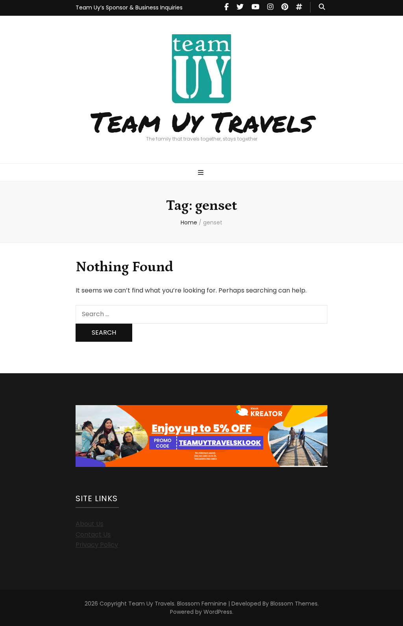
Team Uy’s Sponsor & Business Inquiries (129, 7)
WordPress (217, 612)
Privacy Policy (97, 544)
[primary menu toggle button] (201, 173)
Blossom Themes (294, 603)
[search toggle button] (322, 7)
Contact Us (93, 534)
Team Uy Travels (202, 121)
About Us (90, 523)
